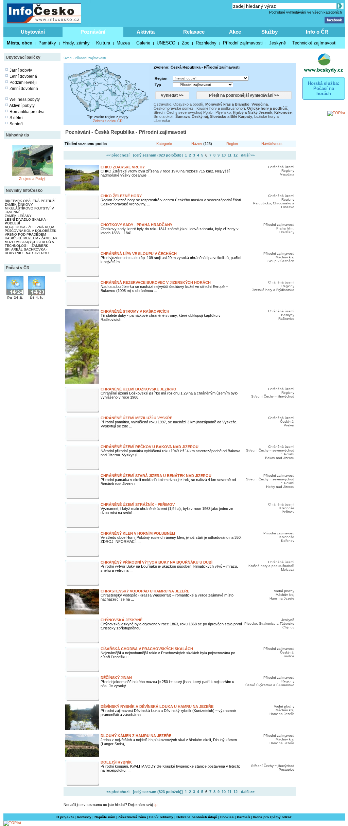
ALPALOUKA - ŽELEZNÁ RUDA (29, 227)
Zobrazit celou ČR (108, 121)
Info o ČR (317, 32)
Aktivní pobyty (22, 105)
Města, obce (19, 42)
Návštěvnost (271, 144)
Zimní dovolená (24, 88)
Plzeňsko (223, 112)
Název (196, 144)
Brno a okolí (163, 116)
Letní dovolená (23, 76)
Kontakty (84, 817)
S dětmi (16, 117)
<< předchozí (117, 155)
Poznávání (93, 32)
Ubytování (33, 32)
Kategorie (164, 144)
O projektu (65, 817)
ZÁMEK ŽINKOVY (19, 204)
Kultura (103, 42)
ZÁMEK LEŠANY (18, 216)
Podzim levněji (23, 82)
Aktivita (146, 32)
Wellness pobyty (25, 99)
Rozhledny (206, 42)
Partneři (243, 817)
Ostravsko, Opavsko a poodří (178, 104)
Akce (235, 32)
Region (232, 144)
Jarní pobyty (21, 70)
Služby (269, 32)
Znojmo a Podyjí (32, 179)
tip (155, 805)
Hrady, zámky (76, 42)
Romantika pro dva (27, 111)
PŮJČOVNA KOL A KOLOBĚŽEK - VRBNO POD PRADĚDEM (31, 232)
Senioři (16, 124)
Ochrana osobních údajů (196, 817)
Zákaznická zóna (132, 817)
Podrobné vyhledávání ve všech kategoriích (305, 12)
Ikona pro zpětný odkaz (272, 817)
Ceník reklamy (161, 817)
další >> (248, 155)
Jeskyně (277, 42)
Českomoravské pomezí (174, 108)
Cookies (227, 817)
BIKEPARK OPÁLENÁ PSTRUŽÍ (30, 201)
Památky (47, 42)
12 (235, 155)
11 (229, 155)
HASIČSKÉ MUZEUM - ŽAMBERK (31, 238)
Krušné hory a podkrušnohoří (220, 108)
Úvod (68, 58)
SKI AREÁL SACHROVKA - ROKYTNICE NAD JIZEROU (27, 251)
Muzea (123, 42)
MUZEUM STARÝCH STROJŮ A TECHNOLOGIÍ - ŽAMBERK (29, 243)
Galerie (143, 42)
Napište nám (104, 817)
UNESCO (166, 42)
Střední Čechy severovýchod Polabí (183, 112)
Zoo (185, 42)
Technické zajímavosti (314, 42)
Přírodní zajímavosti (243, 42)
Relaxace (194, 32)
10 (224, 155)
